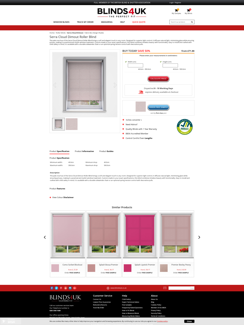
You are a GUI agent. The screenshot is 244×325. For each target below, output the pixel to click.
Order (72, 273)
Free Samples (127, 305)
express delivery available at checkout (161, 92)
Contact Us (97, 299)
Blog (152, 302)
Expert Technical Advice (130, 302)
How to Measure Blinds (130, 313)
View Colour (63, 197)
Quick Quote (138, 22)
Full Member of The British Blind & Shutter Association (122, 2)
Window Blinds (61, 22)
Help (122, 22)
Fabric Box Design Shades (94, 33)
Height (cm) (167, 62)
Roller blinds (60, 33)
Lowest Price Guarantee (102, 302)
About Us (154, 299)
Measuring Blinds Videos (131, 316)
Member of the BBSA (158, 308)
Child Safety (126, 299)
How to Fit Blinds (128, 310)
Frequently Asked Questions (132, 308)
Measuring (106, 22)
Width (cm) (132, 62)
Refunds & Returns (100, 305)
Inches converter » (134, 120)
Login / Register (175, 2)
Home (52, 33)
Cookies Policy (156, 305)
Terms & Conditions (158, 316)
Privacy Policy (156, 310)
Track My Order (85, 22)
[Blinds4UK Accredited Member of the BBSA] (185, 127)
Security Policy (156, 313)
